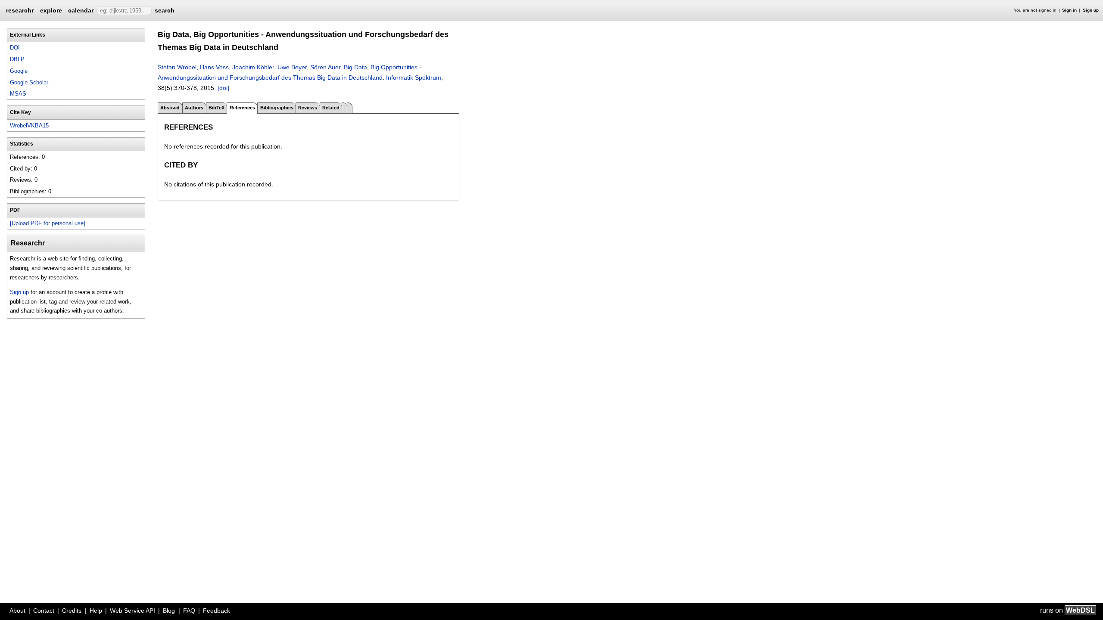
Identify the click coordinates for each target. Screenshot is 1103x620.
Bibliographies (276, 107)
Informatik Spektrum (413, 77)
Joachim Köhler (253, 67)
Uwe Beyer (292, 67)
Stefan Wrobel (177, 67)
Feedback (216, 610)
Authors (194, 107)
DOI (15, 47)
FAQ (189, 610)
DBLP (17, 59)
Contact (43, 610)
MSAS (18, 93)
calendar (80, 10)
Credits (71, 610)
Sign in (1069, 10)
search (164, 10)
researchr (20, 10)
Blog (169, 610)
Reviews (307, 107)
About (17, 610)
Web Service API (132, 610)
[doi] (223, 87)
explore (51, 10)
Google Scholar (29, 82)
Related (331, 107)
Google (19, 71)
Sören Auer (325, 67)
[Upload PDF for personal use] (47, 223)
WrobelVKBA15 (29, 125)
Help (96, 610)
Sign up (1091, 10)
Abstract (170, 107)
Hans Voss (214, 67)
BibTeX (216, 107)
